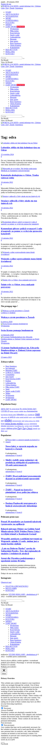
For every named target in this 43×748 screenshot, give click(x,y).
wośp (30, 426)
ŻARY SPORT (15, 27)
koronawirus (32, 411)
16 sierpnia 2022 (7, 182)
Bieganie (13, 39)
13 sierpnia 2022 (7, 238)
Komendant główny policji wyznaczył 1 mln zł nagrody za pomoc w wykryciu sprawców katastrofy (21, 231)
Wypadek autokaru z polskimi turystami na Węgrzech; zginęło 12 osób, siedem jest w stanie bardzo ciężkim (21, 541)
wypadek (36, 426)
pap (37, 414)
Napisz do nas (6, 4)
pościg (30, 417)
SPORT (8, 18)
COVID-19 (5, 411)
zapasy (3, 428)
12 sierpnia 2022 (7, 266)
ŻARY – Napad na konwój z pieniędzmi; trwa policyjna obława (22, 490)
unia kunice (10, 426)
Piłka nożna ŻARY (12, 387)
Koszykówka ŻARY (13, 379)
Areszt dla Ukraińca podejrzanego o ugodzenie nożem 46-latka (18, 559)
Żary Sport (27, 428)
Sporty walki (14, 35)
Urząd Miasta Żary (19, 426)
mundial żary (31, 415)
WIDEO (9, 25)
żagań (35, 428)
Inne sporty (14, 41)
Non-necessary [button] (6, 723)
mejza (25, 414)
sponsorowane (16, 421)
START (8, 12)
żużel (6, 431)
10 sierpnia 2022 (7, 292)
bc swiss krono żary (28, 409)
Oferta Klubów (15, 45)
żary (39, 428)
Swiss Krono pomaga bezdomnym (17, 330)
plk (8, 417)
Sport (7, 389)
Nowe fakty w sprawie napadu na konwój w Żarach (21, 447)
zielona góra (11, 428)
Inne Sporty (10, 377)
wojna (27, 426)
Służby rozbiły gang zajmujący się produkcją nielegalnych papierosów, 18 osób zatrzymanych (22, 462)
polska (17, 417)
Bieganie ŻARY (11, 370)
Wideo (8, 393)
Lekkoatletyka (15, 37)
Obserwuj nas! (6, 582)
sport (23, 421)
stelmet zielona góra (30, 421)
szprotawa (33, 424)
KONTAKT (10, 54)
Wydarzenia (14, 29)
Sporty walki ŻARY (13, 391)
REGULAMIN (11, 588)
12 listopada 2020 (7, 335)
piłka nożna (4, 417)
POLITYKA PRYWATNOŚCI (17, 586)
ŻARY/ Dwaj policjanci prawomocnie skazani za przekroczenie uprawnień (23, 477)
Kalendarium (14, 48)
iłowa (25, 411)
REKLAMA (10, 52)
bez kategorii (10, 368)
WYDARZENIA (12, 16)
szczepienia (26, 423)
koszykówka (4, 415)
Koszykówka (15, 33)
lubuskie (20, 414)
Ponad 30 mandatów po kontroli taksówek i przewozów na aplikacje (21, 522)
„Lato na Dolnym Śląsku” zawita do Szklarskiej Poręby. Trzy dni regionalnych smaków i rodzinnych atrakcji (20, 551)
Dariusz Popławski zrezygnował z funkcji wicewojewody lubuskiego (21, 504)
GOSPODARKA (12, 20)
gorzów (16, 411)
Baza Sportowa (15, 43)
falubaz (12, 411)
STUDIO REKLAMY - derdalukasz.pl (23, 594)
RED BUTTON (11, 50)
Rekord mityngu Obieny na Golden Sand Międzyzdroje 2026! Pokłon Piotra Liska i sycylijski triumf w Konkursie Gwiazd (20, 531)
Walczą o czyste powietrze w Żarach (18, 317)
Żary (19, 428)
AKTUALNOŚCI (12, 14)
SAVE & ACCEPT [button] (8, 740)
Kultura (8, 381)
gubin (21, 411)
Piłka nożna (14, 31)
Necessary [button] (4, 706)
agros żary (5, 409)
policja (12, 417)
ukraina (3, 426)
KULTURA (10, 23)
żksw (2, 431)
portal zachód (24, 417)
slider (8, 420)
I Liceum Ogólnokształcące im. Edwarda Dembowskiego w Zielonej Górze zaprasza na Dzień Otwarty (20, 350)
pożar (34, 417)
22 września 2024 (7, 154)
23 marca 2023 (6, 357)
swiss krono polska (14, 423)
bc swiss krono (14, 409)
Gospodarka (10, 375)
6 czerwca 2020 (6, 322)
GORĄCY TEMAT (8, 313)
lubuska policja (12, 415)
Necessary (7, 708)
